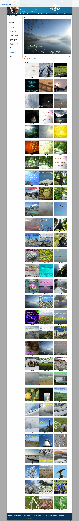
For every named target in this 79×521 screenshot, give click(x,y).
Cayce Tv (11, 55)
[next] (69, 57)
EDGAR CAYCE (16, 13)
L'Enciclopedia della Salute (14, 34)
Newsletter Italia (23, 13)
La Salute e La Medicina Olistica (15, 32)
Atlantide (58, 13)
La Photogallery (15, 15)
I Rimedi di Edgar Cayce (32, 13)
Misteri (11, 47)
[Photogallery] (32, 76)
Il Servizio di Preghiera (50, 13)
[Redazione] (70, 520)
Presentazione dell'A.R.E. (14, 28)
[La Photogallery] (60, 184)
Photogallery (10, 15)
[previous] (25, 57)
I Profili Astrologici (13, 44)
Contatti (63, 13)
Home (10, 13)
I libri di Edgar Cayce (42, 13)
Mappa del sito (30, 518)
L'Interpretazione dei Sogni (14, 43)
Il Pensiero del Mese (13, 53)
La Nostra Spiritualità (13, 39)
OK (9, 4)
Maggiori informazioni (5, 4)
